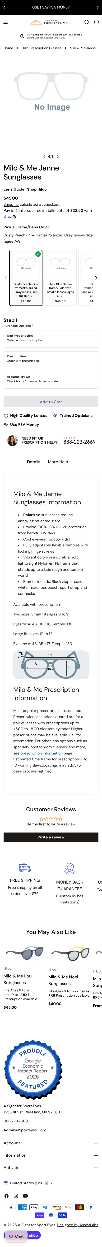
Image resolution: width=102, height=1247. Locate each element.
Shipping (11, 204)
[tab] (33, 462)
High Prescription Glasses (41, 48)
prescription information (41, 753)
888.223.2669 (16, 1121)
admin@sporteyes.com (25, 1130)
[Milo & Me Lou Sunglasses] (25, 953)
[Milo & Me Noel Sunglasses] (69, 953)
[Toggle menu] (5, 22)
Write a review (51, 837)
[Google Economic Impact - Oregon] (33, 1070)
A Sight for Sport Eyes (36, 1224)
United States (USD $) (29, 1183)
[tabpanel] (51, 634)
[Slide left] (44, 156)
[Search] (87, 22)
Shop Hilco (37, 189)
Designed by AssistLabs (77, 1224)
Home (8, 48)
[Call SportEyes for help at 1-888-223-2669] (51, 440)
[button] (96, 278)
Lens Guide (14, 189)
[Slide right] (57, 156)
